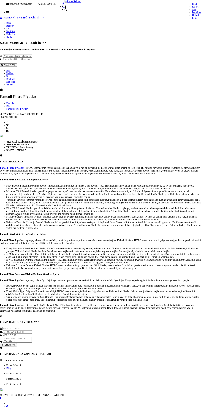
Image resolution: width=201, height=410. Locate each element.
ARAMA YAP (9, 65)
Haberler (196, 15)
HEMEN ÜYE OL (12, 17)
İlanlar (195, 18)
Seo (194, 9)
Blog (194, 4)
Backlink (196, 12)
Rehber (195, 6)
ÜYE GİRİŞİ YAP (34, 17)
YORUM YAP (9, 345)
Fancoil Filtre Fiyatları (17, 109)
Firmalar (10, 103)
